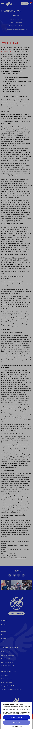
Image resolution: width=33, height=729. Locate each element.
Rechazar (16, 722)
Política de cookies (25, 710)
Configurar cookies (16, 726)
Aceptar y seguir (16, 717)
